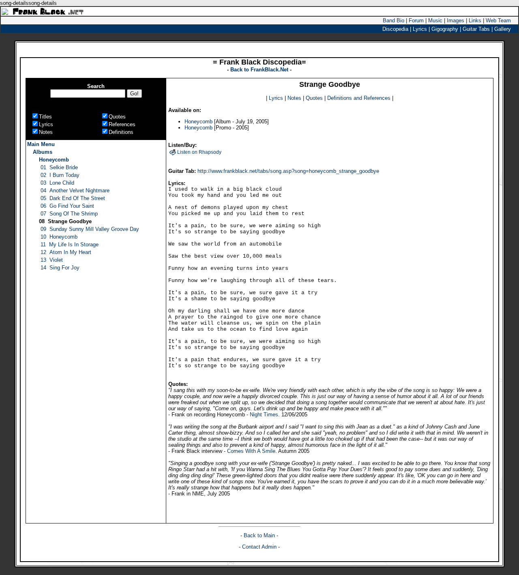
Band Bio (393, 20)
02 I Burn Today (60, 175)
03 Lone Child (57, 183)
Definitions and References (358, 98)
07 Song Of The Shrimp (69, 214)
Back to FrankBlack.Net (260, 70)
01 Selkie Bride (59, 167)
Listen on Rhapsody (199, 152)
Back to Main (260, 535)
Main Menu (41, 144)
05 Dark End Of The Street (73, 198)
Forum (416, 20)
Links (475, 20)
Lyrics (276, 98)
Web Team (498, 20)
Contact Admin (259, 547)
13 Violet (52, 260)
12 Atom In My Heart (66, 252)
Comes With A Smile (251, 451)
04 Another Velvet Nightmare (75, 190)
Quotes (314, 98)
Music (435, 20)
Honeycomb (54, 160)
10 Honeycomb (59, 237)
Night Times (264, 414)
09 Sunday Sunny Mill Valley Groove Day (90, 229)
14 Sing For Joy (60, 268)
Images (455, 20)
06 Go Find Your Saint (67, 206)
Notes (294, 98)
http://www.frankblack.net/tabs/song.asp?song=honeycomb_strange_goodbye (288, 171)
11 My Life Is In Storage (70, 244)
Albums (42, 152)
